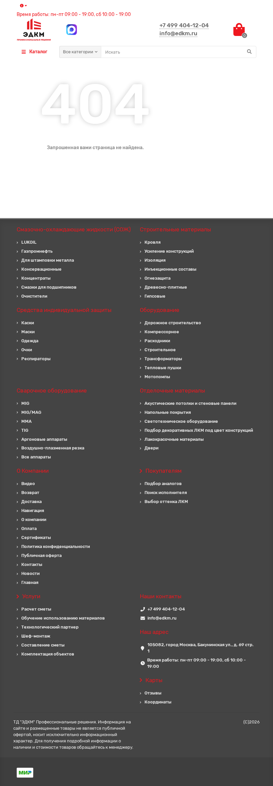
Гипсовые (154, 296)
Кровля (152, 242)
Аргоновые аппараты (44, 439)
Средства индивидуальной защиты (64, 310)
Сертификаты (36, 537)
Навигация (32, 510)
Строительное (160, 349)
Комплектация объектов (47, 654)
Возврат (30, 492)
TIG (24, 430)
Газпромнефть (37, 251)
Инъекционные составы (170, 269)
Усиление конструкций (169, 251)
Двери (151, 447)
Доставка (31, 501)
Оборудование (159, 310)
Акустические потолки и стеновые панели (190, 403)
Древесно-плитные (165, 287)
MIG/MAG (31, 412)
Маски (28, 331)
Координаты (157, 701)
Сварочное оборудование (52, 390)
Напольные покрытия (167, 412)
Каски (27, 322)
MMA (26, 421)
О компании (33, 519)
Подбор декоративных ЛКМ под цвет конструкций (198, 430)
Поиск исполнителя (165, 492)
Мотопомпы (157, 376)
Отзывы (152, 692)
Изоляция (154, 260)
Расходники (157, 340)
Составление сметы (43, 645)
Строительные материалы (175, 229)
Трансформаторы (163, 358)
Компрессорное (161, 331)
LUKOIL (29, 242)
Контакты (31, 564)
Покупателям (163, 470)
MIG (25, 403)
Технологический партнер (50, 627)
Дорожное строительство (172, 322)
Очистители (34, 296)
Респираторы (36, 358)
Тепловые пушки (162, 367)
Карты (153, 680)
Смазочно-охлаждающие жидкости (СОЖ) (74, 229)
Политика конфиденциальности (55, 546)
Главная (29, 582)
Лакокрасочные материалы (174, 439)
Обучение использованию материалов (63, 618)
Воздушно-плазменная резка (52, 447)
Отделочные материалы (172, 390)
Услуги (31, 596)
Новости (30, 573)
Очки (26, 349)
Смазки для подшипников (49, 287)
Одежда (29, 340)
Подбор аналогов (163, 483)
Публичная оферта (41, 555)
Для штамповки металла (47, 260)
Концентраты (36, 278)
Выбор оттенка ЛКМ (166, 501)
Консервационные (41, 269)
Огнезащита (157, 278)
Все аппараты (36, 456)
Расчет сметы (36, 609)
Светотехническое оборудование (181, 421)
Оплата (29, 528)
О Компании (33, 470)
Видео (28, 483)
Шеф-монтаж (35, 636)
